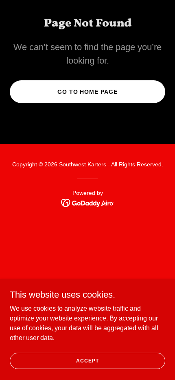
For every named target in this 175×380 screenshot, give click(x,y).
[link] (87, 202)
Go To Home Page (87, 91)
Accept (87, 360)
